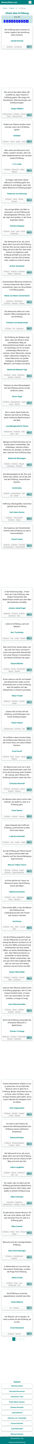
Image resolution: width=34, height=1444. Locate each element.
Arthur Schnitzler (17, 266)
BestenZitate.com (9, 2)
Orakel (18, 141)
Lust (20, 1283)
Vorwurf (23, 927)
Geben (12, 1232)
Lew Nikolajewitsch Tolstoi (17, 426)
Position (11, 1145)
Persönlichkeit (20, 547)
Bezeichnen (18, 301)
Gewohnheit (21, 669)
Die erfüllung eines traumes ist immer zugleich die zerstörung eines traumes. (17, 32)
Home (5, 8)
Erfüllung (10, 47)
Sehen (18, 1145)
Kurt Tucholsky (17, 632)
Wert (18, 616)
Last (11, 638)
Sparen (11, 671)
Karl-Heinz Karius (17, 512)
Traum (9, 116)
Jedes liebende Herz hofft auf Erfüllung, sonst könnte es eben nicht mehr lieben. (17, 828)
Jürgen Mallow (17, 108)
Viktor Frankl (17, 696)
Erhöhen (22, 613)
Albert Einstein (17, 1197)
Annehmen (9, 301)
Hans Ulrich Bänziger (17, 1251)
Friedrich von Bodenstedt (17, 322)
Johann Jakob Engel (17, 608)
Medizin (23, 638)
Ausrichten (10, 1202)
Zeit (23, 729)
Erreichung (15, 789)
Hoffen (17, 842)
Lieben (17, 638)
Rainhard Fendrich (17, 892)
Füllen (10, 979)
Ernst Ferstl (17, 751)
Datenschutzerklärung (17, 1442)
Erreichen (21, 271)
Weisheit (18, 377)
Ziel (11, 495)
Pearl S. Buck (17, 539)
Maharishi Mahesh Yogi (17, 369)
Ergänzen (15, 977)
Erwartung (12, 616)
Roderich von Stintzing (17, 194)
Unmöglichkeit (18, 1256)
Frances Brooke (17, 1423)
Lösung (22, 789)
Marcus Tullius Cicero (17, 865)
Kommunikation (9, 547)
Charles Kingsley (17, 226)
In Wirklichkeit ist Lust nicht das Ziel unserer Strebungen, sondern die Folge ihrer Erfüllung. (17, 1269)
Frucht (17, 756)
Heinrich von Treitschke (17, 1418)
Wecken (14, 172)
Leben (23, 402)
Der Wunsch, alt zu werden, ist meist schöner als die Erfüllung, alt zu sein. (17, 1319)
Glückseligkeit (15, 402)
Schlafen (11, 1012)
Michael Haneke (17, 1434)
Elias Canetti (17, 1226)
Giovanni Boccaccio (17, 1391)
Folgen (21, 870)
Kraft (23, 431)
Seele (12, 434)
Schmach (8, 872)
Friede (14, 375)
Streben (21, 1113)
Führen (23, 1204)
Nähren (10, 273)
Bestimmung (8, 431)
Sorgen (23, 114)
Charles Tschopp (17, 1031)
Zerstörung (18, 47)
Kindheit (21, 1009)
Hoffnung (11, 520)
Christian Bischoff (17, 783)
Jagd (17, 231)
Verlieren (15, 816)
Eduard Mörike (17, 663)
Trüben (18, 520)
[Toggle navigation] (30, 2)
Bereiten (7, 464)
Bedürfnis (7, 613)
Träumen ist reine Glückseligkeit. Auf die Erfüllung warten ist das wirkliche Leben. (17, 388)
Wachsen (17, 899)
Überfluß (19, 466)
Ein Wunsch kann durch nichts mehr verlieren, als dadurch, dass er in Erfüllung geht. (17, 802)
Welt (16, 434)
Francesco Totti (17, 1397)
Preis (17, 1232)
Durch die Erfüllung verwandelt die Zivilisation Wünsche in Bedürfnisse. (17, 1022)
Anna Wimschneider (17, 1004)
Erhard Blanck (17, 1302)
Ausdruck (6, 544)
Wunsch (14, 201)
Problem (11, 791)
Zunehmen (16, 979)
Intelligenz (20, 375)
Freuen (13, 669)
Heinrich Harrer (17, 1386)
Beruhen (7, 870)
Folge (12, 756)
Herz (12, 842)
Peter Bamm (17, 810)
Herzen (23, 756)
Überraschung (17, 116)
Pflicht (23, 231)
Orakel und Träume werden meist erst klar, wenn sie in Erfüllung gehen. (17, 127)
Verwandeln (22, 1036)
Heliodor (17, 136)
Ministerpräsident (18, 1143)
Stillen (22, 169)
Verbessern (14, 233)
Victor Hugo (17, 396)
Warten (17, 404)
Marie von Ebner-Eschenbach (17, 296)
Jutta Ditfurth (17, 1413)
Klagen (21, 199)
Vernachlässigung (18, 872)
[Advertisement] (17, 68)
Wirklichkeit (12, 1285)
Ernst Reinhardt (17, 1328)
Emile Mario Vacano (17, 1402)
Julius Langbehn (17, 1167)
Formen (21, 977)
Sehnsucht (15, 169)
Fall (14, 328)
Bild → (29, 47)
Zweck (16, 495)
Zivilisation (17, 1039)
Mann (17, 927)
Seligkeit (15, 1113)
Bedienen (7, 701)
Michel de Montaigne (17, 458)
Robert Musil (17, 723)
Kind (13, 897)
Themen (11, 8)
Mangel (21, 464)
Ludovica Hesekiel (17, 836)
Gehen (12, 141)
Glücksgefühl (18, 517)
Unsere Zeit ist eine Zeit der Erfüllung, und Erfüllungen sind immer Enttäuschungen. (17, 714)
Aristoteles (17, 488)
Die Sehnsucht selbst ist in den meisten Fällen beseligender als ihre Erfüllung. (17, 314)
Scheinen (15, 303)
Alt (11, 1308)
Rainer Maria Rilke (17, 972)
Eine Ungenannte (17, 1108)
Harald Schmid (17, 41)
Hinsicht (22, 701)
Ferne (13, 231)
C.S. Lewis (17, 164)
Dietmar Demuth (17, 1407)
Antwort (6, 271)
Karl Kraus (17, 921)
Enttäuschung (7, 114)
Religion (11, 377)
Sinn (23, 493)
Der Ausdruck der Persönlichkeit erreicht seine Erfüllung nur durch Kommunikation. (17, 530)
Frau (12, 927)
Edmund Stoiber (17, 1137)
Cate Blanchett (17, 1429)
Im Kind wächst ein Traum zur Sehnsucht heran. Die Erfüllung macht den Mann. (17, 883)
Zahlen (14, 1234)
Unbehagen (11, 466)
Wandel (17, 1115)
